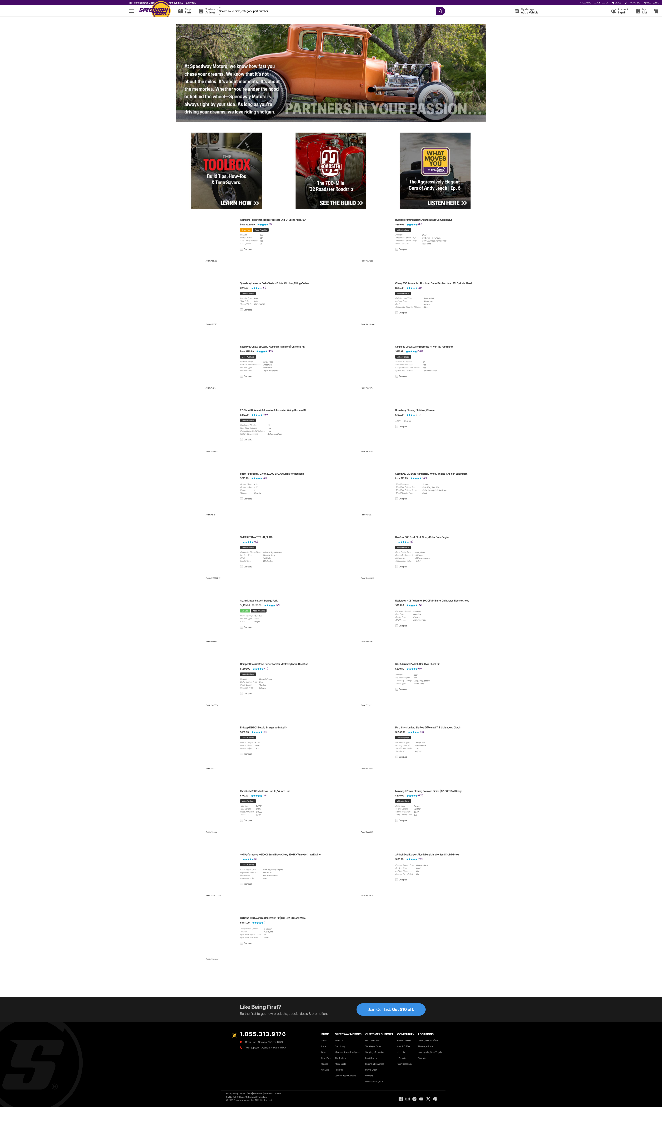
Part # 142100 (210, 769)
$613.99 (399, 288)
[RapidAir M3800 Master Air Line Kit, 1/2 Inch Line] (208, 828)
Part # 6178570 (211, 324)
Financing (369, 1075)
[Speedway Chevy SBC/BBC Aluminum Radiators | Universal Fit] (208, 384)
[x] (428, 1099)
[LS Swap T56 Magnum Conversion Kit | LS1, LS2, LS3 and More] (208, 955)
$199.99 (244, 795)
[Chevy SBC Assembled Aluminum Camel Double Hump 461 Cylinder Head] (364, 320)
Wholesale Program (374, 1081)
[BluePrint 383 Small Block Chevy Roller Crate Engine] (364, 574)
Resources (258, 1093)
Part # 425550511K (212, 578)
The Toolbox (340, 1058)
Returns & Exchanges (374, 1064)
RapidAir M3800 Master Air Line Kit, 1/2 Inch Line (265, 791)
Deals (323, 1052)
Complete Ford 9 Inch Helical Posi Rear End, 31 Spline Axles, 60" (273, 219)
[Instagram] (407, 1099)
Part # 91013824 (367, 896)
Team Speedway (404, 1064)
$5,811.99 (245, 922)
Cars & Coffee (403, 1046)
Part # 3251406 (366, 642)
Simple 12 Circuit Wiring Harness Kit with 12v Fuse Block (424, 346)
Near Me (421, 1058)
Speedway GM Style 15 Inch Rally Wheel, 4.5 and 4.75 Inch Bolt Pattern (431, 473)
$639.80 (399, 668)
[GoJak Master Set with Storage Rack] (208, 638)
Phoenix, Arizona (425, 1046)
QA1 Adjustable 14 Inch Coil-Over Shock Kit (417, 664)
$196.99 (249, 351)
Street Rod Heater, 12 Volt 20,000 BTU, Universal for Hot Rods (272, 473)
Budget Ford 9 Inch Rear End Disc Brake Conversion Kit (423, 219)
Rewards (339, 1069)
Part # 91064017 (367, 388)
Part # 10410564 (211, 705)
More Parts (326, 1058)
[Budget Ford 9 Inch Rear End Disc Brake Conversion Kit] (364, 257)
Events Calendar (404, 1040)
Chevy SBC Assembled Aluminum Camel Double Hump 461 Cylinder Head (433, 283)
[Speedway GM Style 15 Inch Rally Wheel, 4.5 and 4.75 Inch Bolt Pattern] (364, 511)
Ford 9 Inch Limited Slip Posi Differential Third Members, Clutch (427, 727)
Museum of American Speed (347, 1052)
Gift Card (325, 1069)
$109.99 (399, 414)
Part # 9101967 (366, 515)
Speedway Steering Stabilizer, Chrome (415, 410)
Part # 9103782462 (368, 324)
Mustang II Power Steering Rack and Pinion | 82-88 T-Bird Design (428, 791)
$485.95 (399, 605)
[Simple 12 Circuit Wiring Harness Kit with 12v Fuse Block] (364, 384)
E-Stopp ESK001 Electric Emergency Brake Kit (263, 727)
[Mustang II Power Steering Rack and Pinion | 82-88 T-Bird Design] (364, 828)
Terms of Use (246, 1093)
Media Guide (340, 1064)
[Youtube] (421, 1099)
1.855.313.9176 (263, 1034)
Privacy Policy (232, 1093)
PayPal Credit (371, 1069)
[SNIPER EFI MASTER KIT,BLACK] (208, 574)
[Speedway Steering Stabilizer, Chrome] (364, 447)
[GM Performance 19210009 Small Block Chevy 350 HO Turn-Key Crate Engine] (208, 892)
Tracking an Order (373, 1046)
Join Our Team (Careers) (346, 1075)
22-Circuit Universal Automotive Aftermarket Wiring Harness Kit (273, 410)
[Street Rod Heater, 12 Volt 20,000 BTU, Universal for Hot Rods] (208, 511)
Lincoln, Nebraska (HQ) (428, 1040)
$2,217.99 (250, 224)
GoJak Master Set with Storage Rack (259, 600)
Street (324, 1040)
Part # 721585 (366, 705)
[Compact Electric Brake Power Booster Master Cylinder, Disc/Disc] (208, 701)
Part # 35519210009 (213, 896)
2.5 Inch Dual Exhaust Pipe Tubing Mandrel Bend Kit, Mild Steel (427, 854)
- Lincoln (401, 1052)
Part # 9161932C (367, 451)
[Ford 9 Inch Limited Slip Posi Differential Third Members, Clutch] (364, 765)
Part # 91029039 (211, 959)
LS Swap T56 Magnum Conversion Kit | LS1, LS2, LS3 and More (272, 918)
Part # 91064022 (211, 451)
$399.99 (399, 224)
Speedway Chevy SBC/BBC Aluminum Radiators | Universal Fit (272, 346)
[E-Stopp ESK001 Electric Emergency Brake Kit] (208, 765)
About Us (339, 1040)
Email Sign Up (371, 1058)
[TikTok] (414, 1099)
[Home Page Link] (155, 11)
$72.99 (404, 478)
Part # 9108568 (211, 642)
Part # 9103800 (211, 832)
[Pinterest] (435, 1099)
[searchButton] (440, 11)
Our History (340, 1046)
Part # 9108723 (211, 261)
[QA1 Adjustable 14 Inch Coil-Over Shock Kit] (364, 701)
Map (280, 1093)
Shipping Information (374, 1052)
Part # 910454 (210, 515)
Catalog (324, 1064)
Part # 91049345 (367, 769)
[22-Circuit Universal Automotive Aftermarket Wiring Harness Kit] (208, 447)
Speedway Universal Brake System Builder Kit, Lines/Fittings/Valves (274, 283)
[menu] (132, 11)
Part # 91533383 (367, 578)
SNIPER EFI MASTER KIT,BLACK (256, 537)
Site (276, 1093)
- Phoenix (401, 1058)
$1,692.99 (245, 668)
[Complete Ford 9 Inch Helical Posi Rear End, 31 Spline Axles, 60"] (208, 257)
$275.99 (244, 288)
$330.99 (399, 795)
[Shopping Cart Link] (656, 11)
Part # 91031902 (367, 261)
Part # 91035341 (367, 832)
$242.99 (244, 414)
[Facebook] (401, 1099)
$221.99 (399, 351)
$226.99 (244, 478)
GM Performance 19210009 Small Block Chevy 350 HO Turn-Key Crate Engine (280, 854)
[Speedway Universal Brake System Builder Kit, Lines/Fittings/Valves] (208, 320)
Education (268, 1093)
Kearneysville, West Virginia (430, 1052)
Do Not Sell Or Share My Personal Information (246, 1097)
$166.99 (399, 859)
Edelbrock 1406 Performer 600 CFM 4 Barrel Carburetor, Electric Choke (432, 600)
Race (323, 1046)
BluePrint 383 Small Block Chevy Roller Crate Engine (422, 537)
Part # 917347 (210, 388)
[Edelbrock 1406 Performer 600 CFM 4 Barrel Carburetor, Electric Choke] (364, 638)
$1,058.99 (400, 732)
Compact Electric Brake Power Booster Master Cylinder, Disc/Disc (274, 664)
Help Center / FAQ (373, 1040)
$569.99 (244, 732)
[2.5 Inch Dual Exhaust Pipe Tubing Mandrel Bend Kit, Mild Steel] (364, 892)
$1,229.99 (245, 605)
